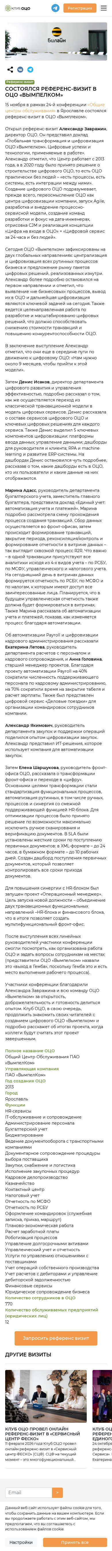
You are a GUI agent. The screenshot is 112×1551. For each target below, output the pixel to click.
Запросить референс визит (56, 1338)
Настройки (21, 1542)
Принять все (75, 1542)
